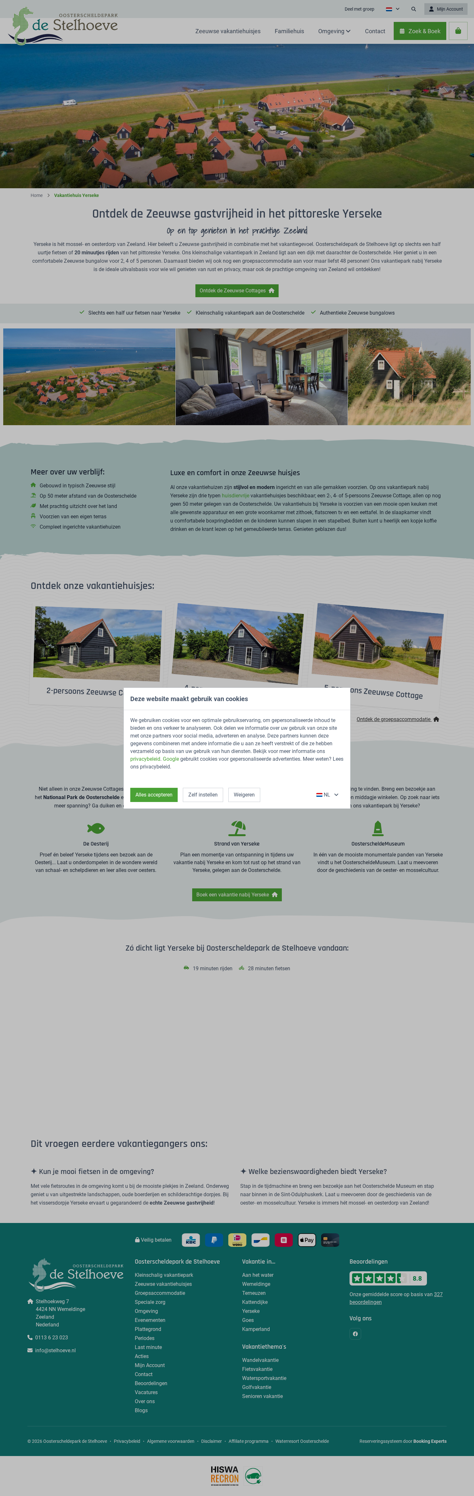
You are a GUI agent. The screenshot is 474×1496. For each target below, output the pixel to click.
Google (171, 759)
